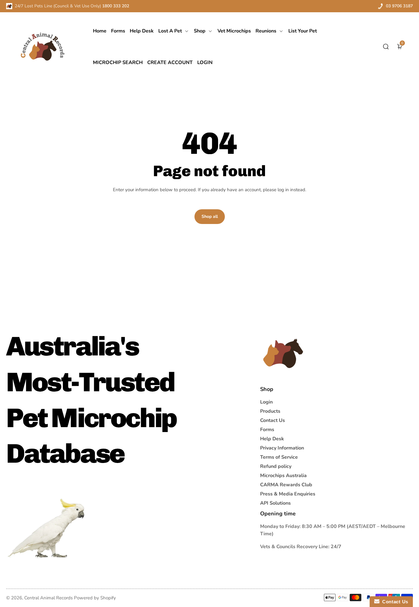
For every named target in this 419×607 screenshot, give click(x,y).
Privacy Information (282, 448)
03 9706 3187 (399, 6)
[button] (386, 46)
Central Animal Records (48, 598)
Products (270, 411)
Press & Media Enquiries (287, 494)
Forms (267, 429)
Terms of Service (279, 457)
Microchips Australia (283, 475)
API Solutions (275, 503)
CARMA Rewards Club (286, 484)
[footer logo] (283, 353)
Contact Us (272, 420)
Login (266, 402)
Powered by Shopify (95, 598)
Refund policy (275, 466)
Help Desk (272, 438)
